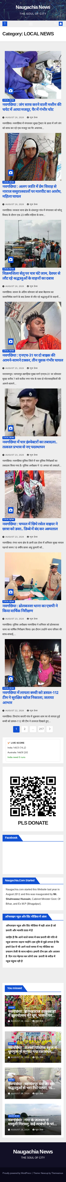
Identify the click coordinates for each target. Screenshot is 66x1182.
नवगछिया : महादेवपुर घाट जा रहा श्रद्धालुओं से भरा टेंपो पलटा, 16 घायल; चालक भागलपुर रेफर (31, 1088)
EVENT (11, 1007)
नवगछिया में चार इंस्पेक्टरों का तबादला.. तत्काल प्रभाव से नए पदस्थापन (29, 445)
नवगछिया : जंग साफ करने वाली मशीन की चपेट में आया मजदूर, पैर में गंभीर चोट (31, 107)
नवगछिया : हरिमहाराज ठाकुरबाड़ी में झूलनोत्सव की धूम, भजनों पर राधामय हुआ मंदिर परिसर (32, 1015)
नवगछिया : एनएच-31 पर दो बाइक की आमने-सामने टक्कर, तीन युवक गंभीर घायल (32, 358)
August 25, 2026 (15, 368)
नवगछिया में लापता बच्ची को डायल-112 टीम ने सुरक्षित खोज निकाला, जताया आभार (30, 697)
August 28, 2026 (20, 1021)
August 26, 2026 (15, 117)
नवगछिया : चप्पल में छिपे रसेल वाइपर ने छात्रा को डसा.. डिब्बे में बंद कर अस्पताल (30, 527)
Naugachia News (33, 7)
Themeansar (57, 1173)
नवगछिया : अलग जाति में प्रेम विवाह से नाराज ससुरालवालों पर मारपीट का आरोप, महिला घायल (31, 191)
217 (41, 729)
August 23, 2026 (15, 455)
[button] (55, 23)
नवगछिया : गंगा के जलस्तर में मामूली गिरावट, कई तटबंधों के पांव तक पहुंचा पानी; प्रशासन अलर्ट (32, 1124)
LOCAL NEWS (8, 100)
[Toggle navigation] (30, 24)
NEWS (11, 1080)
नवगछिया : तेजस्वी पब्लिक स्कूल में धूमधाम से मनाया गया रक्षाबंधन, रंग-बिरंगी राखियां (32, 1051)
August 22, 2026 (15, 711)
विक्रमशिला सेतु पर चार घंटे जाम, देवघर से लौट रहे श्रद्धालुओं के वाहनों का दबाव (31, 276)
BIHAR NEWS (14, 1116)
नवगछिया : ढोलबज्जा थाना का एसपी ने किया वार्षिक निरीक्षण (30, 609)
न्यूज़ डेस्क (34, 117)
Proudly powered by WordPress (17, 1173)
